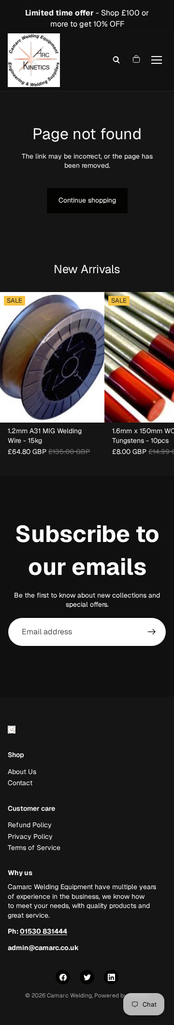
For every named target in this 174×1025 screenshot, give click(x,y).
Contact (20, 782)
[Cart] (136, 60)
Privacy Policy (30, 836)
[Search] (116, 60)
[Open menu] (156, 60)
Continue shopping (87, 200)
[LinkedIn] (111, 977)
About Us (22, 771)
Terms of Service (34, 847)
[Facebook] (63, 977)
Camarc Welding (69, 995)
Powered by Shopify (121, 995)
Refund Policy (30, 824)
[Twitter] (87, 977)
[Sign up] (152, 632)
